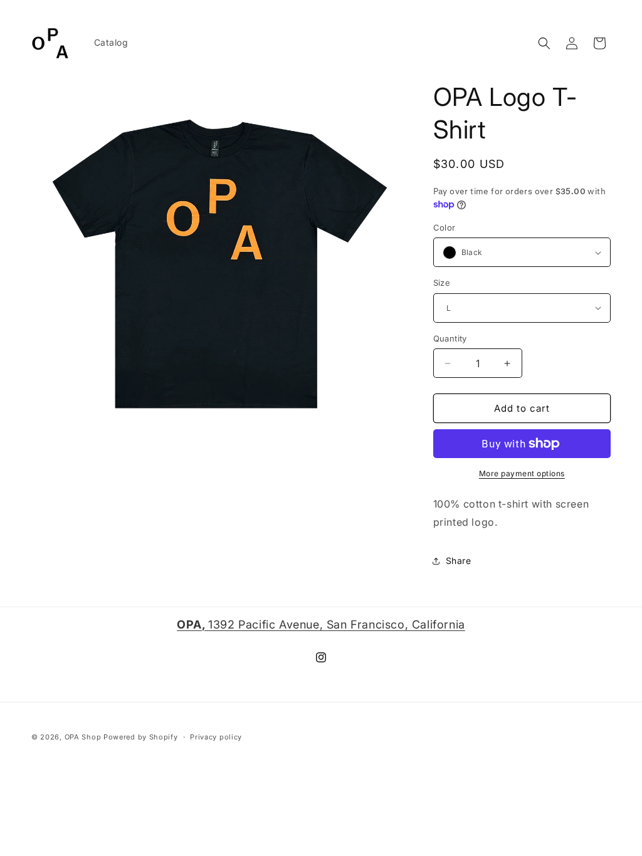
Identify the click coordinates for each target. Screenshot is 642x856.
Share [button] (458, 560)
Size (442, 283)
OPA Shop (83, 737)
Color (444, 227)
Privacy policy (216, 737)
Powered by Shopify (140, 737)
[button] (544, 43)
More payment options (522, 473)
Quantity (450, 338)
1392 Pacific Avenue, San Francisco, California (321, 624)
